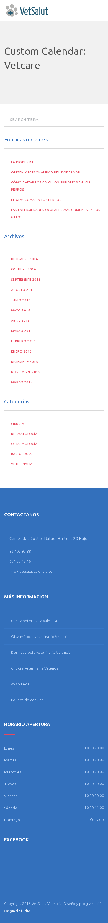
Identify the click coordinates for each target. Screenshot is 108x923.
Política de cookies (27, 700)
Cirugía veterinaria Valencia (35, 668)
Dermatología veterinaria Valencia (41, 652)
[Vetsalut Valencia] (27, 10)
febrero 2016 (23, 341)
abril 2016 (20, 320)
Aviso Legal (20, 684)
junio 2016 (20, 300)
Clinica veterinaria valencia (34, 621)
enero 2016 (21, 351)
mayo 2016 (20, 310)
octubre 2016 (23, 269)
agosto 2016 (23, 289)
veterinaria (22, 464)
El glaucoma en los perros (36, 200)
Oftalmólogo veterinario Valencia (40, 636)
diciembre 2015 (24, 361)
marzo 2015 (21, 382)
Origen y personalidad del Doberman (45, 172)
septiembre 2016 (26, 279)
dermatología (24, 434)
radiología (21, 454)
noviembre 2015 (25, 372)
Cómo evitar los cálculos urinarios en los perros (50, 185)
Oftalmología (24, 444)
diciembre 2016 (24, 259)
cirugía (17, 424)
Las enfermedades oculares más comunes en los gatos (55, 213)
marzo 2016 (21, 331)
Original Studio (17, 911)
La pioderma (22, 162)
